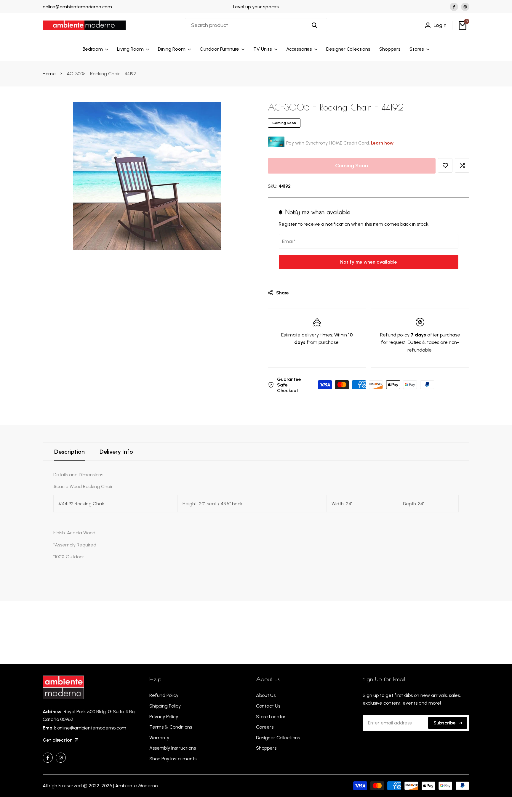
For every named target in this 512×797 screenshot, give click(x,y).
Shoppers (266, 748)
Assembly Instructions (172, 748)
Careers (264, 727)
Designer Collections (278, 737)
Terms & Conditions (170, 727)
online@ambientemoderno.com (77, 6)
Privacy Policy (163, 716)
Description (69, 451)
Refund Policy (163, 695)
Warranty (159, 737)
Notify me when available (368, 262)
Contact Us (268, 706)
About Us (266, 695)
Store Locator (271, 716)
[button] (445, 165)
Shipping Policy (165, 706)
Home (49, 73)
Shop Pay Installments (172, 758)
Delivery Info (116, 451)
